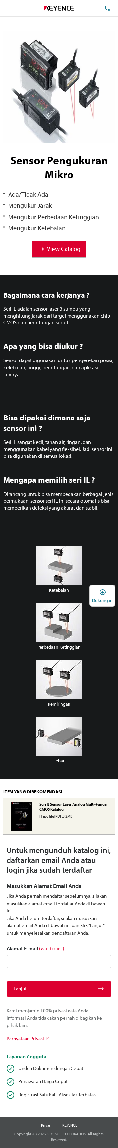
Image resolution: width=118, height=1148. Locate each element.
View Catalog (64, 249)
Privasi (46, 1125)
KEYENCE (69, 1125)
